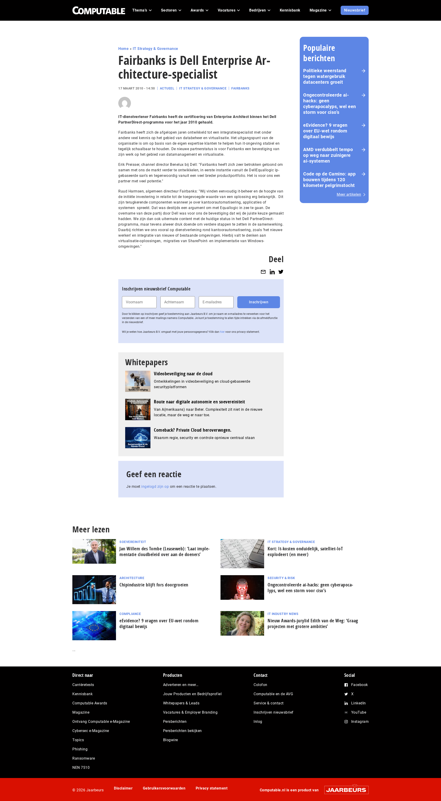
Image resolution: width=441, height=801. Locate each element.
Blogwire (170, 740)
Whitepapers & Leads (181, 703)
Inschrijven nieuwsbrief (274, 712)
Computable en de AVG (273, 694)
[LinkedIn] (272, 272)
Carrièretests (83, 685)
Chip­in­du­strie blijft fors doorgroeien (153, 585)
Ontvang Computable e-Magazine (101, 721)
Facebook (359, 685)
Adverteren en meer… (181, 685)
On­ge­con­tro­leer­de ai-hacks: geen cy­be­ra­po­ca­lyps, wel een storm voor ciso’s (310, 588)
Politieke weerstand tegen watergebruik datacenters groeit (324, 76)
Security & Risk (281, 578)
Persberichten (175, 721)
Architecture (131, 578)
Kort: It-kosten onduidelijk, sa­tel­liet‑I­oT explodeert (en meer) (305, 551)
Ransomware (83, 758)
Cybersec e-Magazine (90, 731)
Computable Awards (89, 703)
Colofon (260, 685)
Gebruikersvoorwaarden (164, 788)
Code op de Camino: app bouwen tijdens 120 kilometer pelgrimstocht (329, 179)
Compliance (130, 614)
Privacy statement (212, 788)
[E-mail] (263, 272)
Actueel (167, 88)
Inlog (258, 721)
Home (123, 48)
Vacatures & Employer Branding (190, 712)
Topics (78, 740)
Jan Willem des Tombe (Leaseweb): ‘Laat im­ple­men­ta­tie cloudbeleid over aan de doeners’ (164, 551)
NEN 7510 (81, 767)
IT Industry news (283, 614)
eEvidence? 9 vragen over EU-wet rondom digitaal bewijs (325, 130)
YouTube (358, 712)
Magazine (80, 712)
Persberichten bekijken (182, 731)
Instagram (360, 721)
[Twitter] (281, 272)
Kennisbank (82, 694)
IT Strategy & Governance (155, 48)
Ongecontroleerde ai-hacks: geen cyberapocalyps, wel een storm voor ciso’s (329, 103)
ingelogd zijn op (155, 486)
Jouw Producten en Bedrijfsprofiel (192, 694)
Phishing (80, 749)
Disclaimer (123, 788)
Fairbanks (240, 88)
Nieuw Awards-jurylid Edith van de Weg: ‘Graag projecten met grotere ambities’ (313, 623)
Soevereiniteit (132, 542)
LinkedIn (358, 703)
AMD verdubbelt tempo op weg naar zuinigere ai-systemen (328, 155)
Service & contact (269, 703)
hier (222, 331)
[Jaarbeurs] (344, 790)
